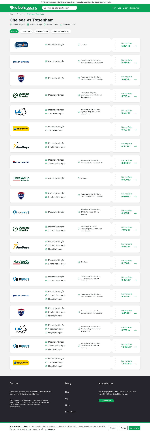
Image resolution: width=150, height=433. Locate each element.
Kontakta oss (106, 401)
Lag (119, 8)
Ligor (125, 8)
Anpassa (113, 428)
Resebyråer (134, 8)
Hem (114, 8)
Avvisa (123, 428)
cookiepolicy (50, 429)
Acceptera (134, 428)
